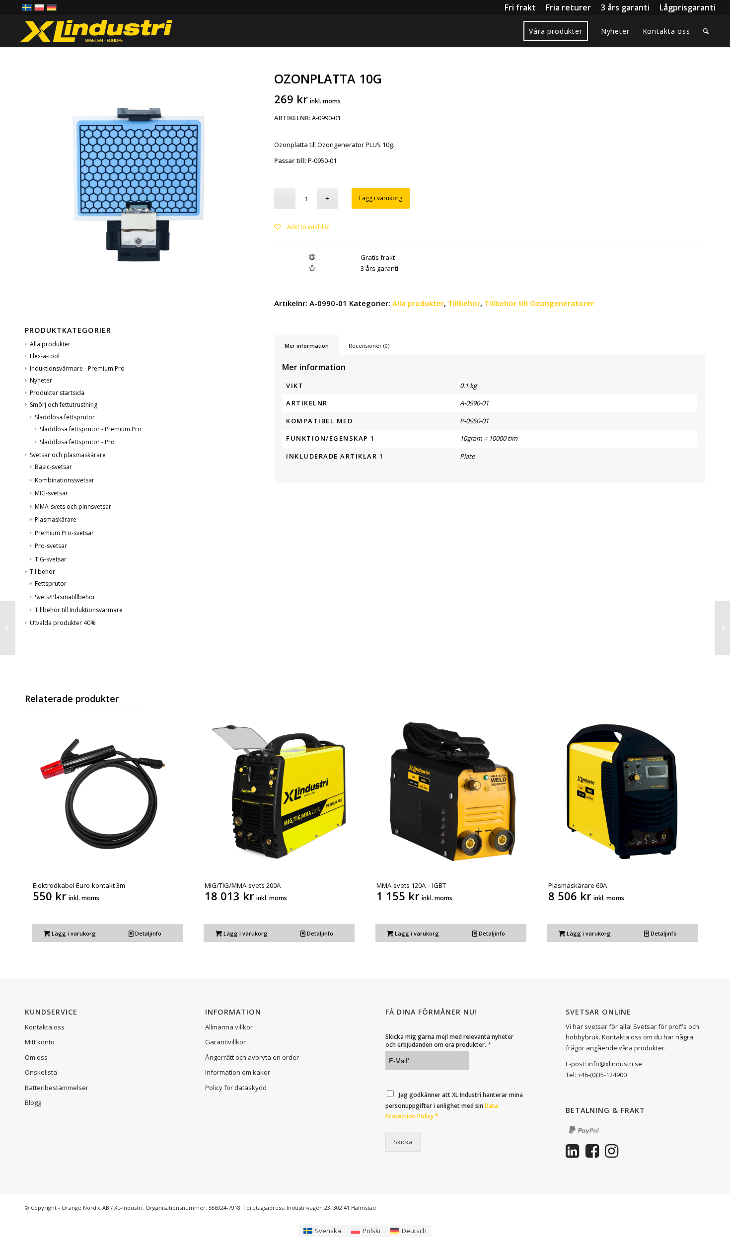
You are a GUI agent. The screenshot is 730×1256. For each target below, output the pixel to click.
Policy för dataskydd (236, 1087)
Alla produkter (50, 344)
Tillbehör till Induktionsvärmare (79, 610)
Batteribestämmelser (56, 1087)
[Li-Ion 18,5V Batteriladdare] (7, 628)
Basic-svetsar (53, 467)
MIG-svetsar (51, 493)
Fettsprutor (51, 583)
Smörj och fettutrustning (63, 404)
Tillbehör (42, 571)
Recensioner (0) (369, 345)
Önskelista (41, 1072)
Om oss (36, 1057)
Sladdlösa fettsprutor (65, 417)
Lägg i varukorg (380, 198)
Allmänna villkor (229, 1026)
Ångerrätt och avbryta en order (252, 1057)
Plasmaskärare (55, 519)
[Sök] (706, 31)
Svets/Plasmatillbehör (65, 597)
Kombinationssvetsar (64, 480)
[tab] (306, 345)
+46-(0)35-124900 (602, 1074)
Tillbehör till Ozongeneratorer (539, 303)
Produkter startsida (57, 393)
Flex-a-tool (45, 356)
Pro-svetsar (51, 546)
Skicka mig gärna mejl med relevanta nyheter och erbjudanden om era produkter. (449, 1041)
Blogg (33, 1102)
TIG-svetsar (51, 559)
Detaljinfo (147, 933)
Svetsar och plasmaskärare (68, 455)
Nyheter (41, 380)
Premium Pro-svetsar (64, 533)
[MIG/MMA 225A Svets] (722, 628)
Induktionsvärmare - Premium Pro (77, 368)
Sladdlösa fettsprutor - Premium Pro (91, 429)
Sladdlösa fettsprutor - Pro (77, 442)
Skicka (403, 1141)
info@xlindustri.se (614, 1063)
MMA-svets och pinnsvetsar (73, 506)
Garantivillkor (225, 1041)
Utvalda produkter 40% (63, 623)
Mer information (307, 345)
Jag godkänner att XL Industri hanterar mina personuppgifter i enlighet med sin (454, 1105)
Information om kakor (237, 1072)
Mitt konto (40, 1041)
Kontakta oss (45, 1026)
